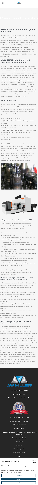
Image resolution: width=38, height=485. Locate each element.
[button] (9, 3)
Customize (19, 475)
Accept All (18, 479)
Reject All (18, 482)
